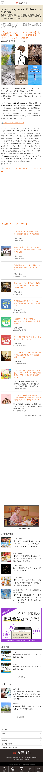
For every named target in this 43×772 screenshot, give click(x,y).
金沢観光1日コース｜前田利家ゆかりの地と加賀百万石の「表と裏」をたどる (27, 267)
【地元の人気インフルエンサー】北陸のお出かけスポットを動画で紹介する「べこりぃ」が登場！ (20, 35)
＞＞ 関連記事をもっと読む (33, 415)
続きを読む (18, 238)
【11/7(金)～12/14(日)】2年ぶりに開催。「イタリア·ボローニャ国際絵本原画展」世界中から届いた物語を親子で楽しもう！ (27, 373)
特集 (3, 733)
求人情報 (26, 694)
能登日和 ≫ (21, 677)
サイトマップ (10, 757)
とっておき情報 (7, 744)
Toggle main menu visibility (2, 2)
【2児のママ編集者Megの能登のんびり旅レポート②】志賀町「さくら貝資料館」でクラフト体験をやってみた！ (27, 397)
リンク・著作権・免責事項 (29, 757)
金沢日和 (3, 24)
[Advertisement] (21, 198)
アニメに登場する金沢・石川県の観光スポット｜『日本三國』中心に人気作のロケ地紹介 (27, 249)
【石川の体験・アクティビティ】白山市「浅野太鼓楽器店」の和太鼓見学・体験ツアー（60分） (27, 354)
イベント (5, 737)
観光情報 (5, 729)
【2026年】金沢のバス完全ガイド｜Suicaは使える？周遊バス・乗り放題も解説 (27, 321)
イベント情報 (26, 544)
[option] (21, 625)
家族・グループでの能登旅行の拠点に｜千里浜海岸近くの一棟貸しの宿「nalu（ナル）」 (27, 285)
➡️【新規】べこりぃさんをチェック (13, 123)
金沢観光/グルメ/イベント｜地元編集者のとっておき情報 (23, 24)
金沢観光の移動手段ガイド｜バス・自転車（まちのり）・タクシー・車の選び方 (27, 303)
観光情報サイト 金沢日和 (22, 2)
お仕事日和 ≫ (21, 717)
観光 (23, 41)
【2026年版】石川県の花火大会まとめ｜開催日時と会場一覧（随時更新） (27, 232)
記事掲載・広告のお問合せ (10, 747)
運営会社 (18, 757)
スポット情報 (27, 568)
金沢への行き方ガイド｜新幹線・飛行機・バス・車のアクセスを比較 (27, 338)
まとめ (27, 654)
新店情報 (5, 740)
